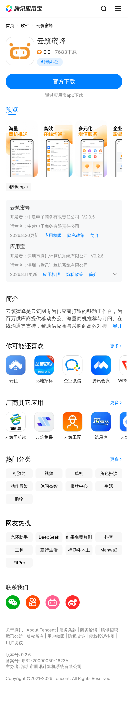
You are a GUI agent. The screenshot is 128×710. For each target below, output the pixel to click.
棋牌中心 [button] (79, 486)
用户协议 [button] (14, 642)
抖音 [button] (108, 537)
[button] (24, 8)
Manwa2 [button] (108, 549)
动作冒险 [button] (19, 486)
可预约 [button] (19, 473)
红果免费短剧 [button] (79, 537)
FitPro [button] (19, 562)
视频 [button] (49, 473)
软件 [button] (25, 25)
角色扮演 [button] (109, 473)
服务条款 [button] (68, 629)
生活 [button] (108, 486)
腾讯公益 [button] (14, 636)
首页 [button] (10, 25)
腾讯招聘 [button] (109, 629)
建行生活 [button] (49, 549)
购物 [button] (19, 498)
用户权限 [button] (56, 636)
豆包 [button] (19, 549)
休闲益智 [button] (49, 486)
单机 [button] (79, 473)
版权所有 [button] (35, 636)
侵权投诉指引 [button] (102, 636)
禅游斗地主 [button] (79, 549)
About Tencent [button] (41, 629)
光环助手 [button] (19, 537)
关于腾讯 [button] (14, 629)
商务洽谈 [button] (88, 629)
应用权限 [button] (53, 235)
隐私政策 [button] (76, 235)
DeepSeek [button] (49, 537)
